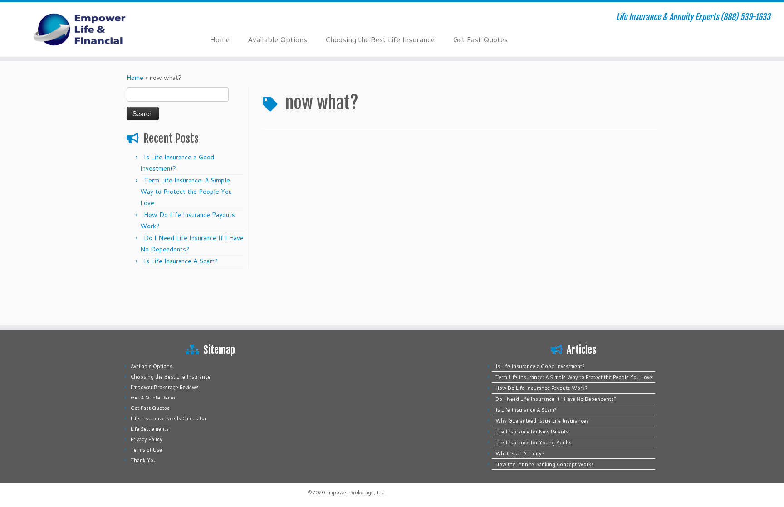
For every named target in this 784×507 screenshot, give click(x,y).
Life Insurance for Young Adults (533, 442)
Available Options (277, 39)
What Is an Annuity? (519, 453)
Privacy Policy (146, 439)
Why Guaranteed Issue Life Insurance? (542, 420)
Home (220, 39)
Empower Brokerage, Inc (355, 492)
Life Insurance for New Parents (531, 431)
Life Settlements (150, 429)
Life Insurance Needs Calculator (168, 418)
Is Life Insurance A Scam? (181, 261)
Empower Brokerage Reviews (165, 387)
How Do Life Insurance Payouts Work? (541, 388)
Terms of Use (146, 449)
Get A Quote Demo (153, 397)
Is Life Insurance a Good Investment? (540, 366)
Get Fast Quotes (480, 39)
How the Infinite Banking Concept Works (544, 464)
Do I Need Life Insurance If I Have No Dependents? (556, 399)
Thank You (144, 460)
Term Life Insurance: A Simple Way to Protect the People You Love (186, 191)
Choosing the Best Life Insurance (380, 39)
